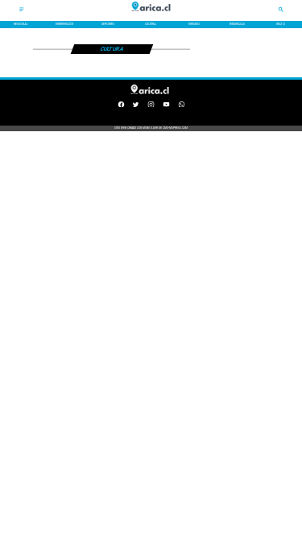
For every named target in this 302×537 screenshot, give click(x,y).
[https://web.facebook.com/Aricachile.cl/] (121, 106)
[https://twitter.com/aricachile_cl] (136, 106)
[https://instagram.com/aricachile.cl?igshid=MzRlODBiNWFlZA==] (151, 106)
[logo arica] (151, 14)
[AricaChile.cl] (22, 11)
